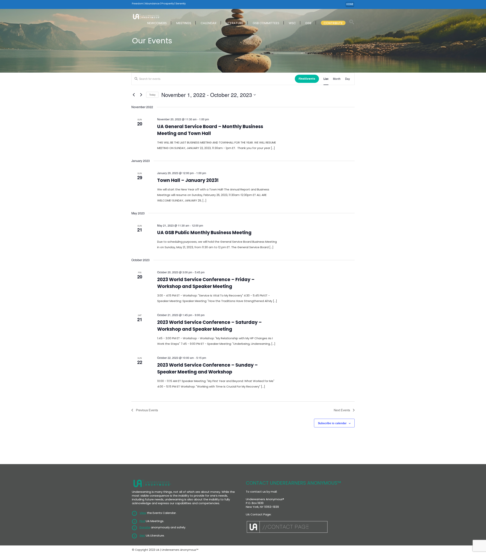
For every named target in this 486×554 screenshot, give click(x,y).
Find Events (307, 79)
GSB (308, 23)
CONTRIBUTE (333, 23)
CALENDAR (208, 23)
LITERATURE (234, 23)
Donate (145, 527)
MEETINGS (183, 23)
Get (142, 535)
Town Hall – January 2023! (188, 180)
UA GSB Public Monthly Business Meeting (204, 232)
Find (142, 521)
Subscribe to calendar (332, 423)
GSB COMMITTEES (266, 23)
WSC (292, 23)
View (143, 513)
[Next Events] (141, 95)
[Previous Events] (133, 95)
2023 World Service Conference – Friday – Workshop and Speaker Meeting (206, 282)
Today (152, 94)
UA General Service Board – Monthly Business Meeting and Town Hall (210, 129)
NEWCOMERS (157, 23)
